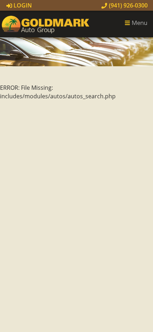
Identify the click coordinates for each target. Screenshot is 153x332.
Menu (138, 23)
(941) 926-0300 (127, 5)
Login (22, 5)
